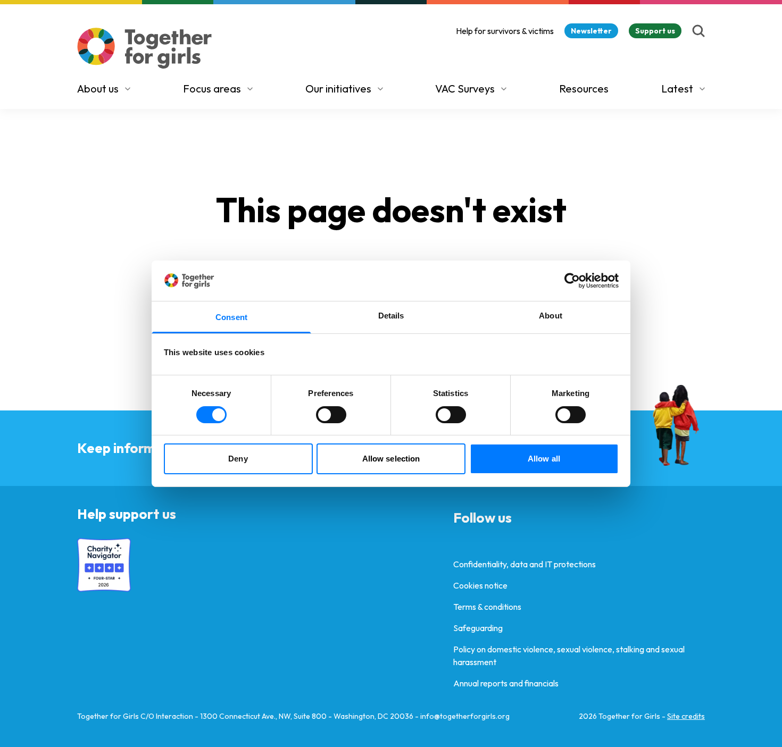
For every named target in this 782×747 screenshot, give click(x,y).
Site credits (686, 716)
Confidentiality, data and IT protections (524, 564)
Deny (237, 458)
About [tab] (550, 315)
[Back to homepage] (144, 48)
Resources (584, 88)
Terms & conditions (487, 606)
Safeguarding (478, 628)
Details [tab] (391, 315)
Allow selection (391, 458)
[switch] (331, 414)
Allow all (544, 458)
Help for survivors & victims (505, 31)
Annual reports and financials (506, 683)
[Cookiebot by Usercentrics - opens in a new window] (572, 281)
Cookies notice (480, 585)
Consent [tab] (231, 317)
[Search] (698, 30)
